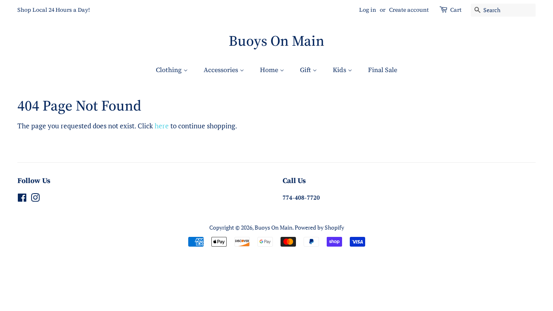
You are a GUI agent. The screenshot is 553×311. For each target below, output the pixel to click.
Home (270, 69)
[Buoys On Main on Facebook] (22, 199)
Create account (409, 10)
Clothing (169, 69)
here (162, 125)
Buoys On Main (276, 40)
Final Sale (382, 69)
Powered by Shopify (319, 227)
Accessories (222, 69)
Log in (367, 10)
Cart (456, 10)
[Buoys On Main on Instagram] (35, 199)
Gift (306, 69)
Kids (340, 69)
